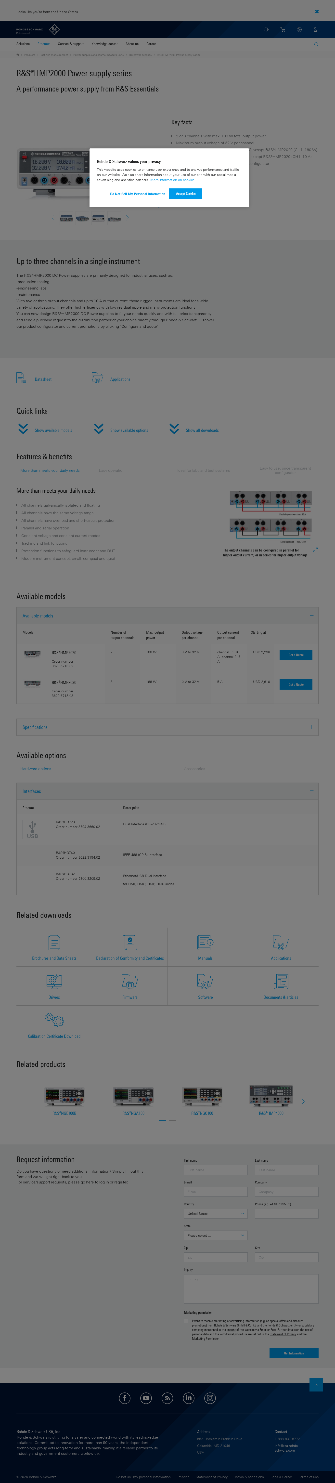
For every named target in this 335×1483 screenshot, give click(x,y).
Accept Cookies (186, 193)
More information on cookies (172, 180)
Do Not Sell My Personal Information (137, 194)
